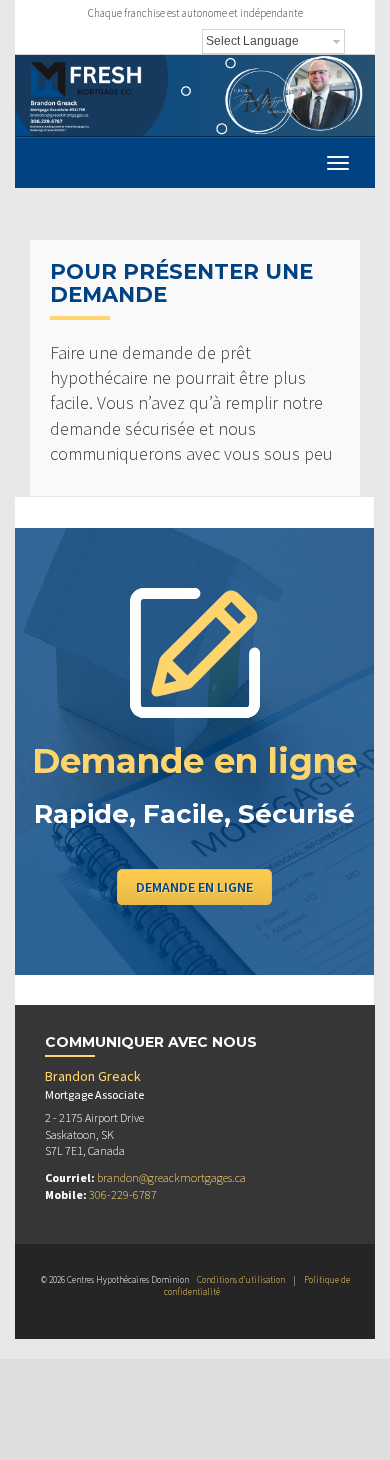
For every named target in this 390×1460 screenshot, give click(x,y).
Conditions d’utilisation (241, 1279)
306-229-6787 (123, 1194)
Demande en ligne (194, 887)
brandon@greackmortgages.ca (171, 1177)
